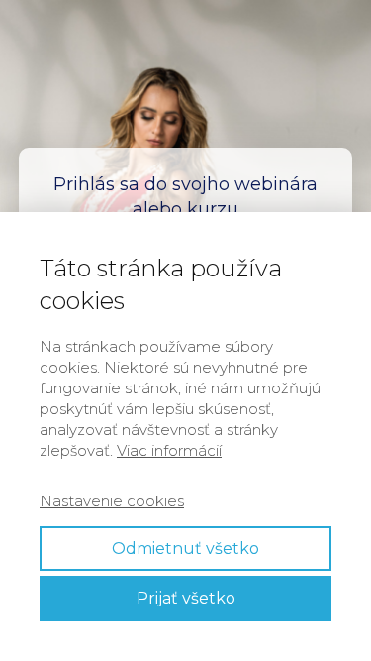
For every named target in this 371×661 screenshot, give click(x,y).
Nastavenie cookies (112, 501)
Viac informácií (169, 450)
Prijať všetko (186, 598)
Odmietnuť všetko (185, 548)
